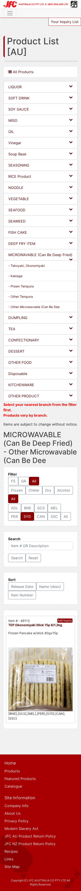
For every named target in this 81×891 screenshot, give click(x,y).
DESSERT (16, 351)
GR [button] (23, 481)
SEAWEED (17, 221)
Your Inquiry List (65, 21)
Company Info (16, 805)
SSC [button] (54, 516)
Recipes (11, 851)
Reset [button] (33, 558)
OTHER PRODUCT (23, 396)
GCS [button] (41, 508)
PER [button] (14, 516)
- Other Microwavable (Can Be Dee (34, 307)
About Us (12, 813)
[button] (17, 558)
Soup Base (17, 154)
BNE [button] (27, 508)
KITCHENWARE (21, 385)
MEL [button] (54, 508)
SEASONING (18, 165)
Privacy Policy (16, 821)
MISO (12, 120)
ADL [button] (14, 508)
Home (10, 763)
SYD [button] (27, 516)
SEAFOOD (16, 210)
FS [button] (13, 481)
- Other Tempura (20, 296)
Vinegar (14, 143)
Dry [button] (48, 490)
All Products (23, 72)
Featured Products (20, 778)
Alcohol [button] (63, 490)
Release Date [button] (22, 586)
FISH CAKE (17, 232)
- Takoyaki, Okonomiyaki (26, 266)
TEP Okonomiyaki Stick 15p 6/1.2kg (35, 625)
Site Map (12, 866)
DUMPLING (17, 317)
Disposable (17, 373)
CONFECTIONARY (23, 340)
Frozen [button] (17, 490)
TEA (11, 329)
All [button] (34, 481)
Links (8, 859)
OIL (11, 131)
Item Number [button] (22, 595)
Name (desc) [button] (50, 586)
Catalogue (13, 786)
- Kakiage (15, 276)
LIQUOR (15, 87)
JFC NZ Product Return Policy (30, 844)
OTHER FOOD (20, 362)
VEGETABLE (18, 199)
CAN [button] (41, 516)
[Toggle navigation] (10, 13)
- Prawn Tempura (21, 286)
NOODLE (15, 187)
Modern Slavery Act (21, 828)
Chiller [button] (34, 490)
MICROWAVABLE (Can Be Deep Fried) (40, 255)
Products (12, 771)
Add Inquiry (65, 620)
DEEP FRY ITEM (21, 243)
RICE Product (19, 176)
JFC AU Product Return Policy (30, 836)
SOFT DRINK (18, 98)
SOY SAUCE (18, 109)
